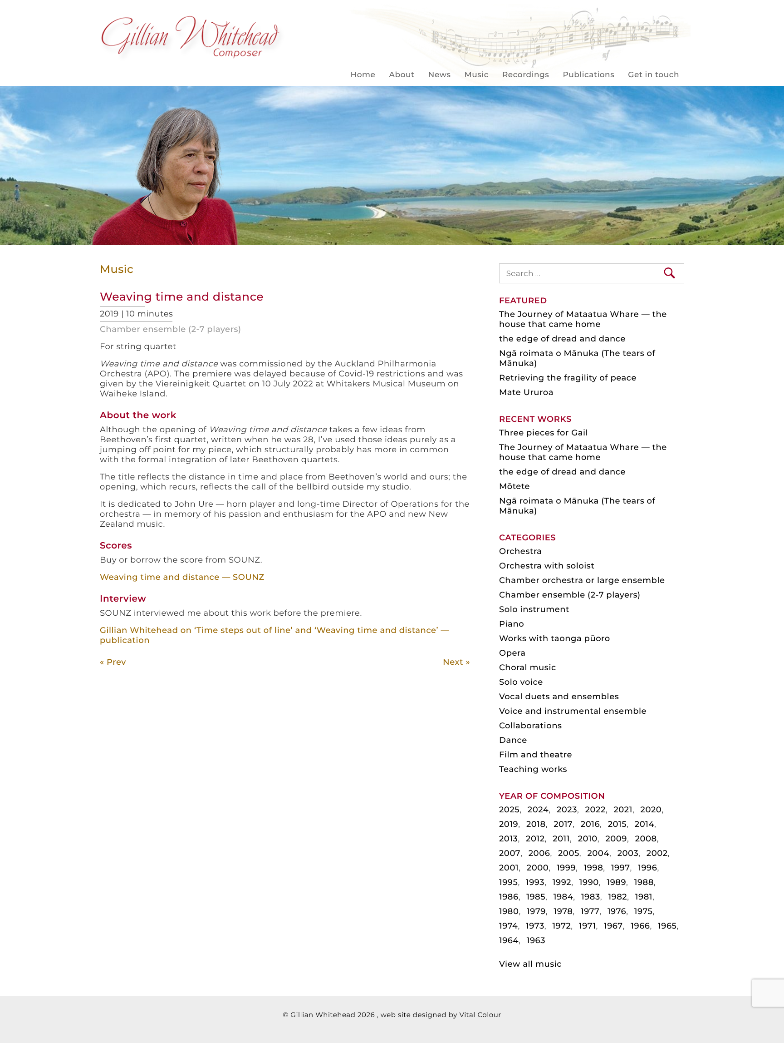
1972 (561, 926)
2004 (598, 853)
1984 (563, 897)
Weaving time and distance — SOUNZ (182, 577)
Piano (511, 624)
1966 (640, 926)
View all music (530, 964)
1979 (536, 911)
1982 (617, 897)
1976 (617, 911)
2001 (509, 868)
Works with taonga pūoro (554, 638)
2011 (561, 839)
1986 (509, 897)
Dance (513, 740)
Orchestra (520, 551)
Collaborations (530, 726)
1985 (535, 897)
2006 (539, 853)
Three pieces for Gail (543, 433)
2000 (538, 868)
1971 (587, 926)
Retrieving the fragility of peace (568, 378)
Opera (512, 653)
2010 (588, 839)
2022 (595, 810)
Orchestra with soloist (546, 566)
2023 (567, 810)
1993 (535, 882)
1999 (566, 868)
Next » (456, 662)
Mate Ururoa (526, 392)
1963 (536, 940)
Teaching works (533, 769)
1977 (590, 911)
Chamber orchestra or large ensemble (582, 580)
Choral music (527, 667)
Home (362, 74)
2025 (509, 810)
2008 (646, 839)
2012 (535, 839)
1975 (643, 911)
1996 (647, 868)
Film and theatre (535, 755)
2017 (563, 824)
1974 (508, 926)
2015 (617, 824)
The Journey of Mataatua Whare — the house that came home (583, 319)
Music (477, 74)
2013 (508, 839)
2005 (568, 853)
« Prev (113, 662)
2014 (644, 824)
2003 (628, 853)
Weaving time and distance (182, 297)
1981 (643, 897)
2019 (508, 824)
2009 (616, 839)
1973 (535, 926)
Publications (588, 74)
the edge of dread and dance (562, 339)
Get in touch (653, 74)
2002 (657, 853)
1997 (620, 868)
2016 (590, 824)
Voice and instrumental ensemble (573, 711)
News (439, 74)
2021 (622, 810)
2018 (536, 824)
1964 (509, 940)
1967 (613, 926)
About (402, 74)
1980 (509, 911)
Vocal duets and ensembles (559, 697)
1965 (667, 926)
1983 (590, 897)
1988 (644, 882)
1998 (593, 868)
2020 (651, 810)
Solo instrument (534, 609)
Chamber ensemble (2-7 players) (170, 329)
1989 (616, 882)
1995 (508, 882)
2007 (509, 853)
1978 (563, 911)
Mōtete (514, 486)
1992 (562, 882)
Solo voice (521, 682)
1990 (589, 882)
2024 (538, 810)
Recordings (525, 74)
